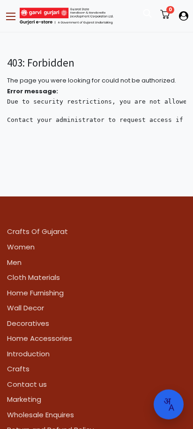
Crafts (18, 369)
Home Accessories (39, 338)
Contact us (27, 384)
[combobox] (169, 405)
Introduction (28, 354)
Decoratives (28, 323)
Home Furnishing (35, 293)
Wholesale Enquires (40, 415)
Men (14, 262)
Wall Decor (25, 308)
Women (21, 247)
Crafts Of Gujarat (37, 231)
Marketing (24, 399)
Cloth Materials (33, 277)
